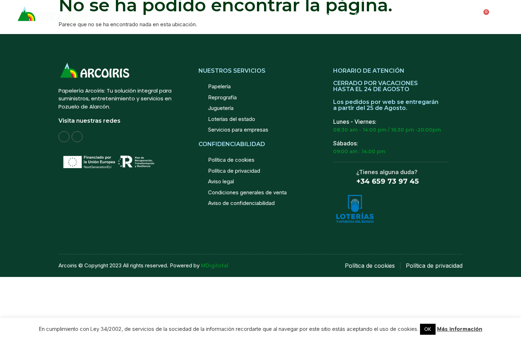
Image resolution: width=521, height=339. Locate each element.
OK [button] (427, 329)
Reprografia (326, 14)
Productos (244, 14)
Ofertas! (365, 14)
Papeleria (284, 14)
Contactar (402, 14)
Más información (459, 329)
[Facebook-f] (77, 136)
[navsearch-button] (432, 14)
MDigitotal (214, 265)
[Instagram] (63, 136)
